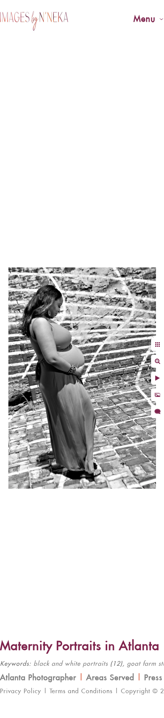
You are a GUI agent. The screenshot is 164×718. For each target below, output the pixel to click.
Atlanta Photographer (38, 677)
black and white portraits (71, 663)
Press (153, 677)
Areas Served (110, 677)
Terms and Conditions (81, 691)
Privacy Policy (20, 691)
